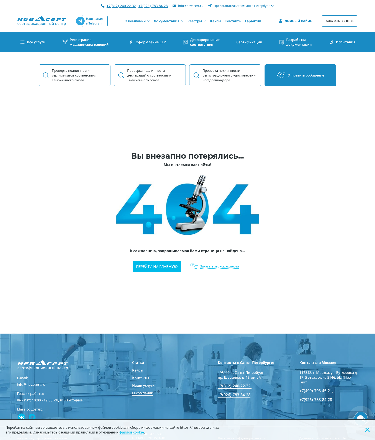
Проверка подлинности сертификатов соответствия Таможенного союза (74, 75)
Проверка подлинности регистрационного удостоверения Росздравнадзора (229, 75)
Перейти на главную (157, 266)
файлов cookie (131, 432)
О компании (142, 393)
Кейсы (137, 370)
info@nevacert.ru (190, 6)
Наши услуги (143, 385)
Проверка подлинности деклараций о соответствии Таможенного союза (149, 75)
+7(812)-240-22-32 (121, 5)
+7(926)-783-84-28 (153, 5)
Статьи (138, 362)
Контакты (140, 377)
